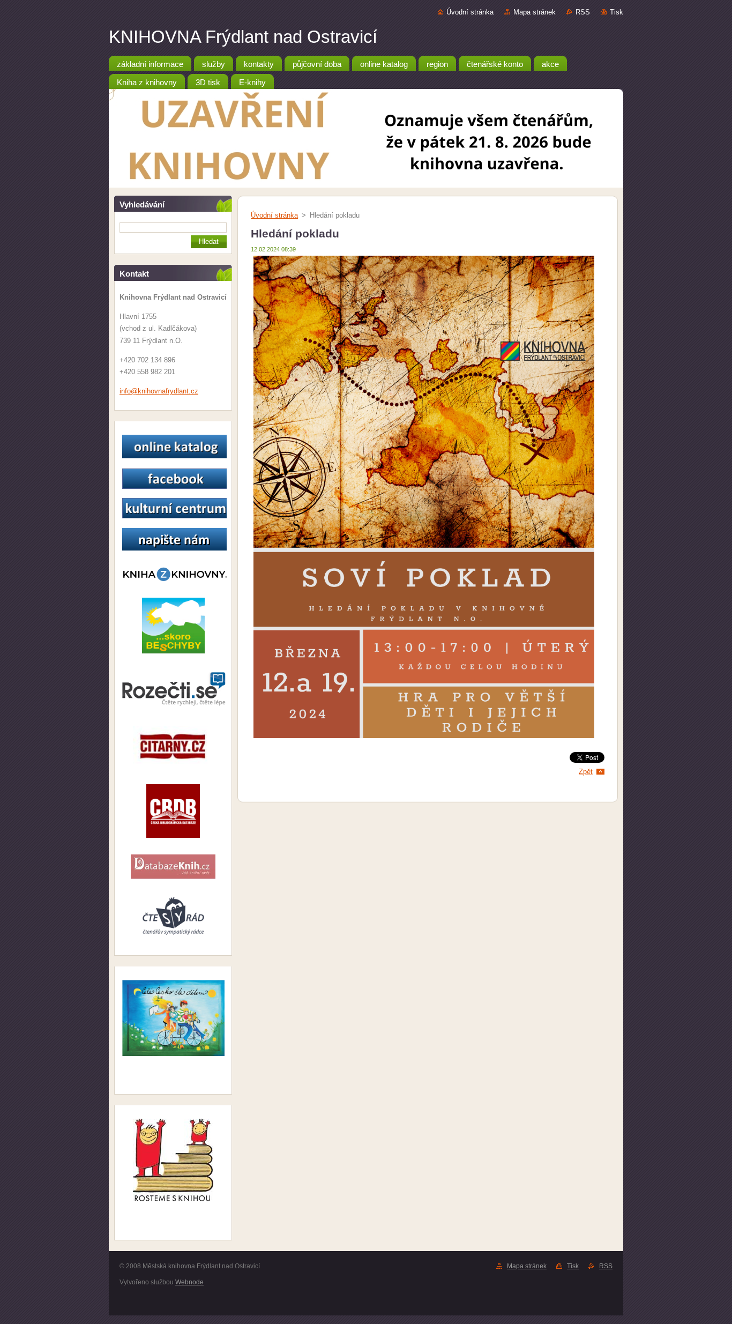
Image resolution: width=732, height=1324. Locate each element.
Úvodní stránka (470, 12)
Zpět (586, 772)
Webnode (189, 1282)
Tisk (616, 12)
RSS (583, 12)
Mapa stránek (534, 12)
